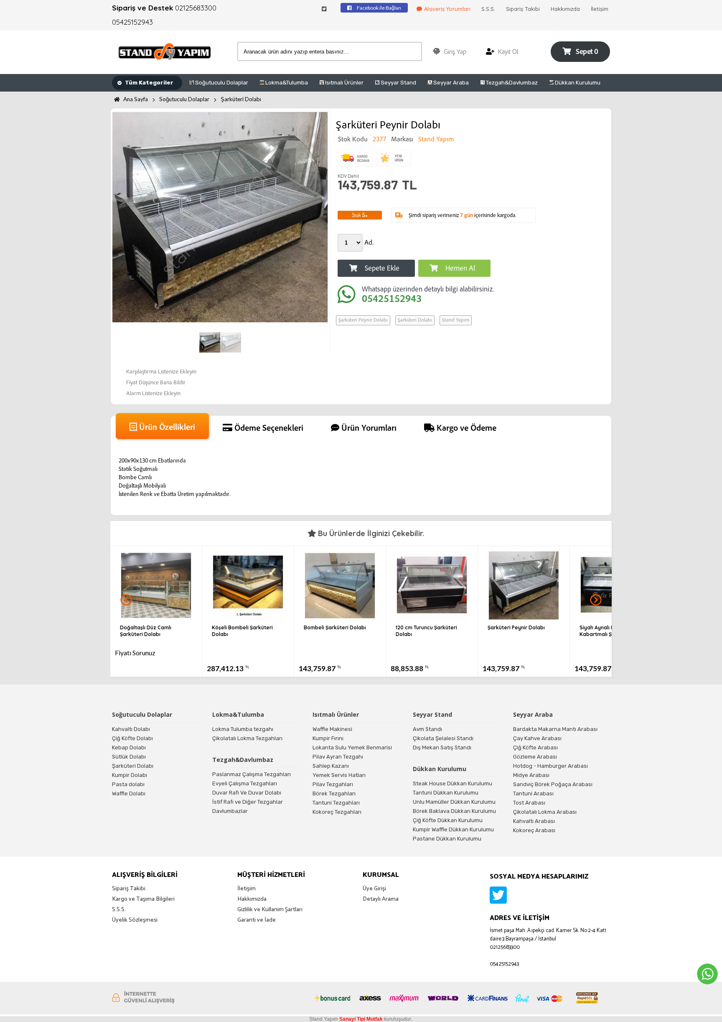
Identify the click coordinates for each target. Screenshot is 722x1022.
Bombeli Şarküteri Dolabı (335, 627)
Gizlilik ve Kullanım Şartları (270, 910)
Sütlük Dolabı (129, 757)
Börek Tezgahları (334, 793)
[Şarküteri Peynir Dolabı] (524, 618)
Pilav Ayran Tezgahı (338, 757)
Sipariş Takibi (523, 8)
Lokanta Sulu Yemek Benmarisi (352, 747)
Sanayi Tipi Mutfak (361, 1019)
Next (596, 600)
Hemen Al (459, 269)
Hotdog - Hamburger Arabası (550, 766)
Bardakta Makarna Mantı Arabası (555, 729)
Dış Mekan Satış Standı (442, 747)
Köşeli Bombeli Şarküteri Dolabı (242, 630)
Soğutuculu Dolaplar (221, 82)
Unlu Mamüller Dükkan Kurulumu (454, 802)
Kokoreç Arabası (534, 830)
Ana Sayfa (135, 99)
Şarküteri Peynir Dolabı (363, 320)
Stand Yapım (455, 320)
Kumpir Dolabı (129, 775)
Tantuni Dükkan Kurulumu (445, 792)
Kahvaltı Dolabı (131, 729)
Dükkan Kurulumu (577, 82)
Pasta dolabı (128, 784)
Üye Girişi (374, 889)
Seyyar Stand (397, 82)
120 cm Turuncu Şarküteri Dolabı (426, 630)
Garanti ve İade (256, 920)
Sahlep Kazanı (331, 766)
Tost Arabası (529, 803)
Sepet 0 (586, 52)
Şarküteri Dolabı (241, 99)
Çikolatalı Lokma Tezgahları (247, 738)
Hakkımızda (565, 8)
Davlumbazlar (230, 811)
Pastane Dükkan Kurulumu (447, 838)
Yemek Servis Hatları (339, 775)
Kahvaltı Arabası (534, 821)
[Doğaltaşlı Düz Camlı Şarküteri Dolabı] (156, 618)
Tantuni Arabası (533, 793)
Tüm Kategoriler (148, 82)
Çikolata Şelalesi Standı (443, 738)
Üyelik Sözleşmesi (135, 920)
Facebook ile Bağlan (378, 8)
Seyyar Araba (450, 82)
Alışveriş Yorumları (447, 8)
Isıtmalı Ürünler (344, 82)
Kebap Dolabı (129, 747)
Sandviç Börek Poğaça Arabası (552, 784)
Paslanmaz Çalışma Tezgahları (251, 774)
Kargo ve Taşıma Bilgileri (143, 899)
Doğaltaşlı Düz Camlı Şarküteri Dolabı (145, 630)
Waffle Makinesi (332, 729)
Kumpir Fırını (328, 738)
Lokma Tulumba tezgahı (242, 729)
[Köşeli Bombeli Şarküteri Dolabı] (248, 618)
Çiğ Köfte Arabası (535, 747)
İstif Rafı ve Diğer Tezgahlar (247, 802)
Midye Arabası (531, 775)
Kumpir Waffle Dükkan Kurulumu (453, 829)
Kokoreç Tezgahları (337, 812)
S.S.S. (488, 8)
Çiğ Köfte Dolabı (132, 738)
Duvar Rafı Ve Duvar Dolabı (246, 792)
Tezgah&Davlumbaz (511, 82)
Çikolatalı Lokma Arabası (545, 812)
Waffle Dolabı (128, 793)
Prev (126, 600)
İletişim (599, 8)
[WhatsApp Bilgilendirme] (707, 973)
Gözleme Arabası (535, 757)
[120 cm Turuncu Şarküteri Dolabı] (432, 618)
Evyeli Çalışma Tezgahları (244, 783)
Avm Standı (427, 729)
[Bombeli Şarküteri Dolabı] (340, 618)
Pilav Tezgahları (333, 784)
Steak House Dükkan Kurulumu (452, 783)
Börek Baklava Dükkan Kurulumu (454, 811)
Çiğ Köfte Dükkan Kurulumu (448, 820)
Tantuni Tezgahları (336, 803)
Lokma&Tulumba (286, 82)
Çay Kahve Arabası (537, 738)
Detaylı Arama (381, 899)
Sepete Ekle (381, 269)
